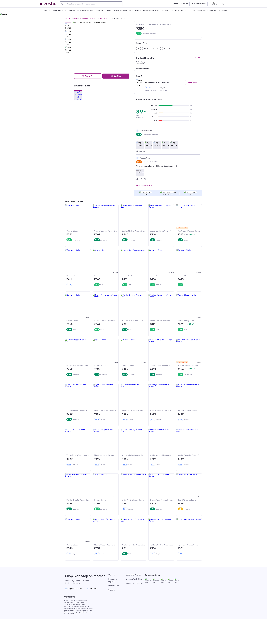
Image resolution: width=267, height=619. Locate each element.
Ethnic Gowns (103, 18)
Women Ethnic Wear (88, 18)
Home (67, 18)
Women (75, 18)
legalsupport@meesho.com (83, 612)
